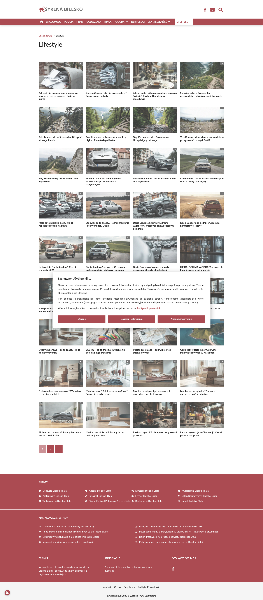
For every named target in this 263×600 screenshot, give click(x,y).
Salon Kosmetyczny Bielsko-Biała (199, 496)
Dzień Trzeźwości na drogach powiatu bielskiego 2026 (167, 537)
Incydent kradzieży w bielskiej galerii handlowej (68, 542)
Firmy (79, 22)
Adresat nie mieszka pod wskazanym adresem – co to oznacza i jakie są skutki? (58, 96)
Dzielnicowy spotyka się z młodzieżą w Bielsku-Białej (71, 537)
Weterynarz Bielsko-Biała (55, 496)
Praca (107, 22)
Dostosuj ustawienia (131, 319)
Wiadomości (53, 22)
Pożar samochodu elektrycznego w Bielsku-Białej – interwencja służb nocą (178, 532)
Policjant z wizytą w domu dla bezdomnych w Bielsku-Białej (171, 542)
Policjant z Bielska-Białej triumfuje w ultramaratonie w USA (171, 526)
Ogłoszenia (93, 22)
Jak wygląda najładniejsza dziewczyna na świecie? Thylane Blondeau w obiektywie (155, 96)
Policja (68, 22)
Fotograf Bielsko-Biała (100, 496)
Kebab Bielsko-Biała (192, 501)
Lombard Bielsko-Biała (147, 491)
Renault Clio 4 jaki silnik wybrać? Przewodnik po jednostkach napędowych (103, 181)
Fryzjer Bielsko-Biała (146, 496)
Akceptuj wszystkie (181, 319)
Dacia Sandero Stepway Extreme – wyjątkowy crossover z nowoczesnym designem (153, 226)
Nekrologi (138, 22)
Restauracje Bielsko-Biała (148, 501)
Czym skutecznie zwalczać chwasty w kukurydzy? (69, 526)
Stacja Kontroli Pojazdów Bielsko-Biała (109, 501)
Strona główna (45, 36)
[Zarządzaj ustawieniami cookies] (7, 592)
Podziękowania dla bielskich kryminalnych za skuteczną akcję (75, 532)
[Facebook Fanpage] (204, 10)
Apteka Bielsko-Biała (100, 491)
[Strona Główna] (41, 22)
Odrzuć (82, 319)
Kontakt (109, 571)
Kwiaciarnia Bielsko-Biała (195, 491)
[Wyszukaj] (220, 9)
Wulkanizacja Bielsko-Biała (56, 501)
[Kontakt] (212, 10)
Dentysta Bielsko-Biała (54, 491)
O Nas (117, 587)
